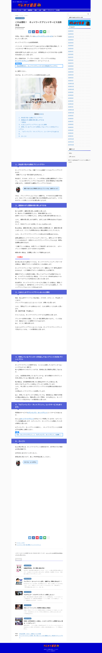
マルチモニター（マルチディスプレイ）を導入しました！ (39, 594)
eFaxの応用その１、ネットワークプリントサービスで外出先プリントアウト (37, 66)
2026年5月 (70, 31)
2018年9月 (70, 115)
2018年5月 (70, 127)
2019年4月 (70, 101)
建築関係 (30, 10)
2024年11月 (71, 36)
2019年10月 (71, 89)
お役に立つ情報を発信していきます (51, 649)
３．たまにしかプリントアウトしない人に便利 (33, 124)
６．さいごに (23, 136)
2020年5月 (70, 68)
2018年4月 (70, 130)
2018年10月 (71, 112)
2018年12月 (71, 109)
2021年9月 (70, 54)
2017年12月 (71, 138)
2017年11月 (71, 141)
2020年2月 (70, 77)
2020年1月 (70, 80)
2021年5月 (70, 60)
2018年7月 (70, 121)
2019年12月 (71, 83)
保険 (35, 10)
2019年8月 (70, 95)
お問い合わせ (72, 156)
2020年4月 (70, 71)
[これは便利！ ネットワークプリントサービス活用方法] (40, 31)
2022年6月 (70, 45)
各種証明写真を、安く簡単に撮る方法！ (34, 568)
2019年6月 (70, 98)
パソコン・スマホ (17, 10)
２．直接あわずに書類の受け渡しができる (31, 120)
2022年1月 (70, 51)
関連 (39, 434)
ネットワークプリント (36, 544)
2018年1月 (70, 136)
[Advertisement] (39, 150)
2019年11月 (71, 86)
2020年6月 (70, 66)
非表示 (41, 114)
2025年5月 (70, 33)
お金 (40, 10)
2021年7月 (70, 57)
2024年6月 (70, 39)
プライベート (51, 10)
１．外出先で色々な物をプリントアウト (31, 117)
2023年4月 (70, 42)
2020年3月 (70, 74)
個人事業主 (28, 544)
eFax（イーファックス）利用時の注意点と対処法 (37, 608)
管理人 (70, 153)
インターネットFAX (21, 544)
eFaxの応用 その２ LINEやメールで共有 (30, 633)
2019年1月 (70, 106)
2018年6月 (70, 124)
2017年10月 (71, 144)
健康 (44, 10)
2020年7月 (70, 63)
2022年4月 (70, 48)
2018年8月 (70, 118)
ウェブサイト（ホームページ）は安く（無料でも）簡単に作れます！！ (43, 581)
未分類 (57, 10)
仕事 (25, 10)
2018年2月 (70, 133)
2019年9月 (70, 92)
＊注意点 (23, 122)
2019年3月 (70, 103)
